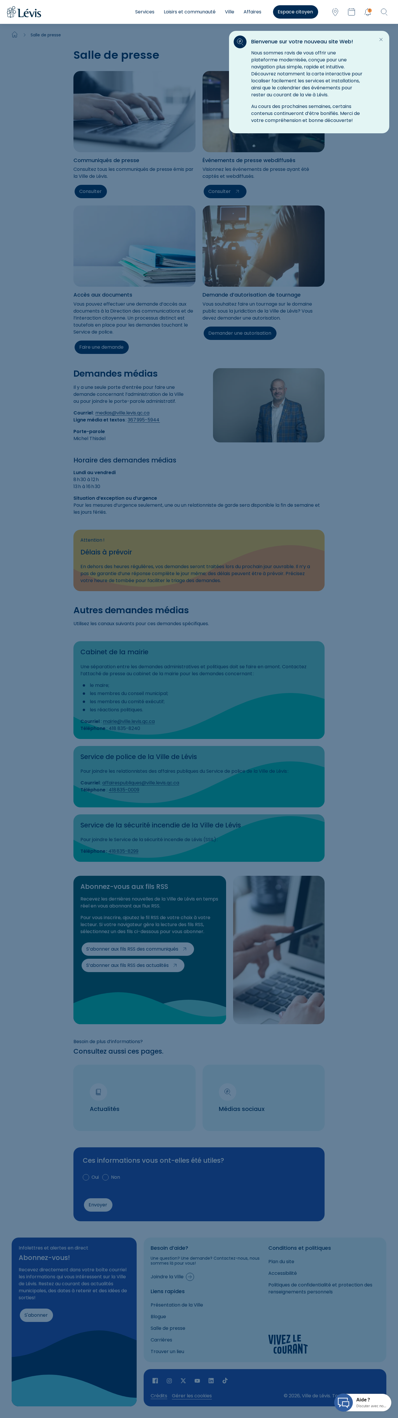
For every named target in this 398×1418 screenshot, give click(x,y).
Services (144, 11)
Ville (229, 11)
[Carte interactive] (335, 12)
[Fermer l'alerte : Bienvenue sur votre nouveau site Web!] (381, 40)
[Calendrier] (351, 12)
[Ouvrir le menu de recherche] (384, 12)
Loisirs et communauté (190, 11)
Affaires (252, 11)
